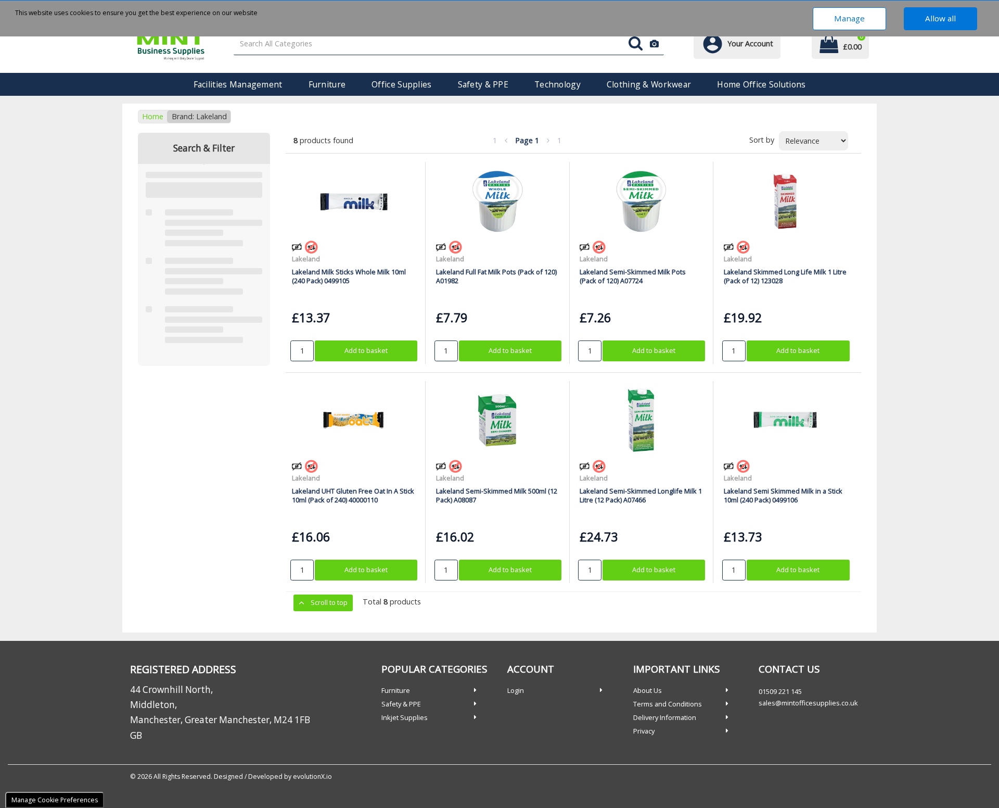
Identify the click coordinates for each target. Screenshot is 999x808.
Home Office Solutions (761, 84)
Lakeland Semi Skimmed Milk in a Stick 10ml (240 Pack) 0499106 (783, 495)
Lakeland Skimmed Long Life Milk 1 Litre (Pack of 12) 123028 (785, 276)
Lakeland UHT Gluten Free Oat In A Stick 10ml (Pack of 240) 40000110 (353, 495)
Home (152, 116)
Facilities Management (238, 84)
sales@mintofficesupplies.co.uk (808, 703)
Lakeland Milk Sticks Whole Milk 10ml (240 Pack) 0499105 (349, 276)
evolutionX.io (312, 776)
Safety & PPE (483, 84)
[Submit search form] (635, 44)
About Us (647, 690)
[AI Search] (654, 44)
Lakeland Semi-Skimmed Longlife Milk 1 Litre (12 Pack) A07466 (641, 495)
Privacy (644, 731)
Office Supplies (401, 84)
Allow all (940, 18)
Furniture (327, 84)
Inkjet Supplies (404, 717)
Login (515, 690)
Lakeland (306, 258)
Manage (849, 18)
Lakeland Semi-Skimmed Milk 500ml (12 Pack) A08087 (496, 495)
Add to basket (366, 350)
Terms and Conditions (667, 704)
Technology (557, 84)
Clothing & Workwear (649, 84)
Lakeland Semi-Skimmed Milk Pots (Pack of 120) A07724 (633, 276)
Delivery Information (664, 717)
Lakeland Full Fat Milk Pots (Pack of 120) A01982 (496, 276)
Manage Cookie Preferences (54, 800)
